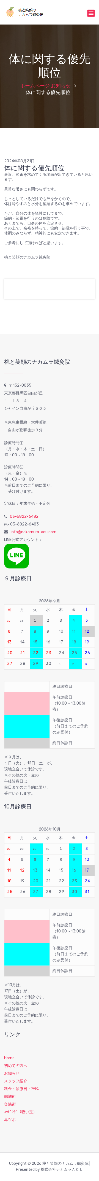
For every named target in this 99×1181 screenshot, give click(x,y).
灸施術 (10, 1104)
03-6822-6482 (24, 516)
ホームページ (35, 86)
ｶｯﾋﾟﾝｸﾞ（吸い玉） (20, 1112)
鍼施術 (10, 1096)
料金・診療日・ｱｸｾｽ (21, 1088)
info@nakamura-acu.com (33, 532)
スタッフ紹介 (15, 1081)
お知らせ (61, 86)
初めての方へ (15, 1065)
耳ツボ (10, 1119)
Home (9, 1058)
